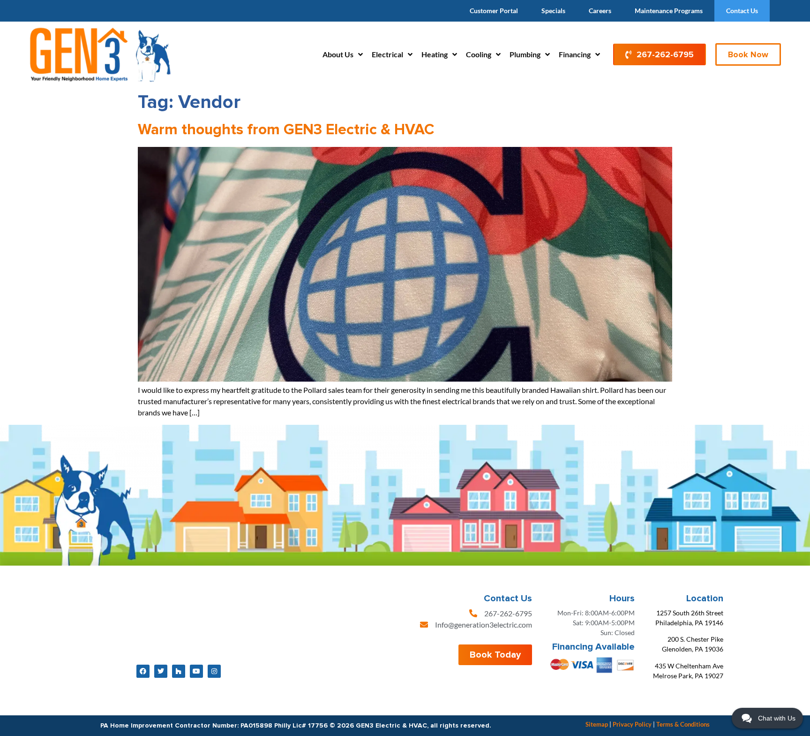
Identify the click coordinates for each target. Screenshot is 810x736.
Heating (434, 54)
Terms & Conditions (683, 724)
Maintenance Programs (669, 11)
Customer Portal (494, 11)
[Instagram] (214, 671)
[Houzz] (178, 671)
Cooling (478, 54)
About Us (337, 54)
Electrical (387, 54)
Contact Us (742, 11)
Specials (553, 11)
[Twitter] (160, 671)
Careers (600, 11)
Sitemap (596, 724)
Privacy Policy (632, 724)
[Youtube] (196, 671)
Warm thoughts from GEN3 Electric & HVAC (286, 130)
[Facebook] (143, 671)
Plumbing (525, 54)
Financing (575, 54)
